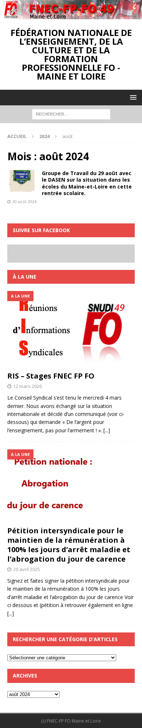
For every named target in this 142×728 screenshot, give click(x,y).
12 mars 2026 (27, 386)
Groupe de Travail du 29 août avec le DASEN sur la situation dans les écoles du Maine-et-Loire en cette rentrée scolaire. (87, 183)
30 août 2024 (24, 201)
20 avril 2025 (26, 569)
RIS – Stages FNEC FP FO (50, 376)
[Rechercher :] (71, 113)
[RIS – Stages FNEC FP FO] (71, 329)
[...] (106, 430)
